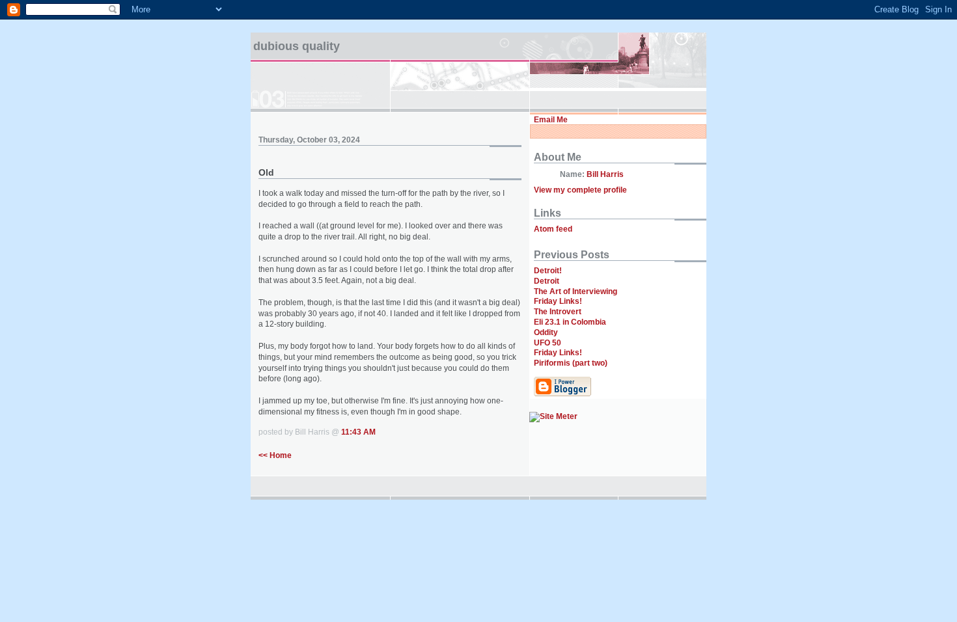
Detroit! (548, 270)
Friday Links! (558, 301)
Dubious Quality (296, 46)
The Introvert (557, 311)
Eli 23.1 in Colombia (570, 322)
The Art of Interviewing (575, 291)
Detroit (546, 281)
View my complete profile (580, 190)
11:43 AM (358, 432)
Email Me (551, 119)
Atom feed (553, 229)
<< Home (275, 455)
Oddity (546, 332)
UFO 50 (547, 342)
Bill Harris (605, 174)
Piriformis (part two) (570, 363)
